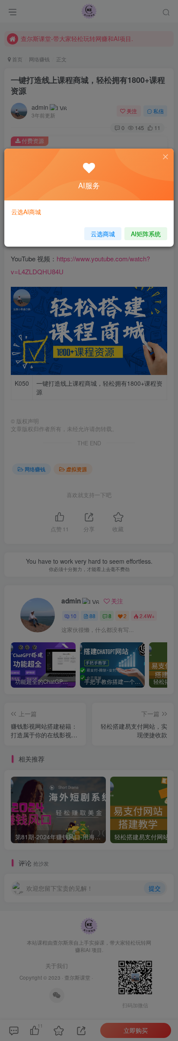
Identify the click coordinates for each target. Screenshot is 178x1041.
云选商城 (103, 233)
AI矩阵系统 (146, 233)
